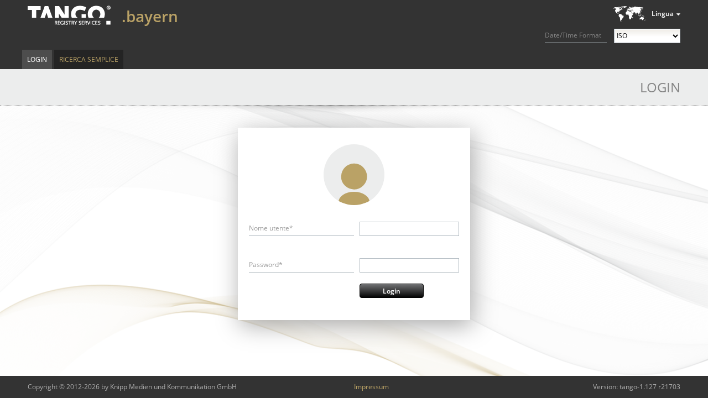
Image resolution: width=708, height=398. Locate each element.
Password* (266, 264)
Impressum (371, 386)
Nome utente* (271, 228)
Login (37, 59)
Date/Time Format (573, 35)
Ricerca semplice (88, 59)
